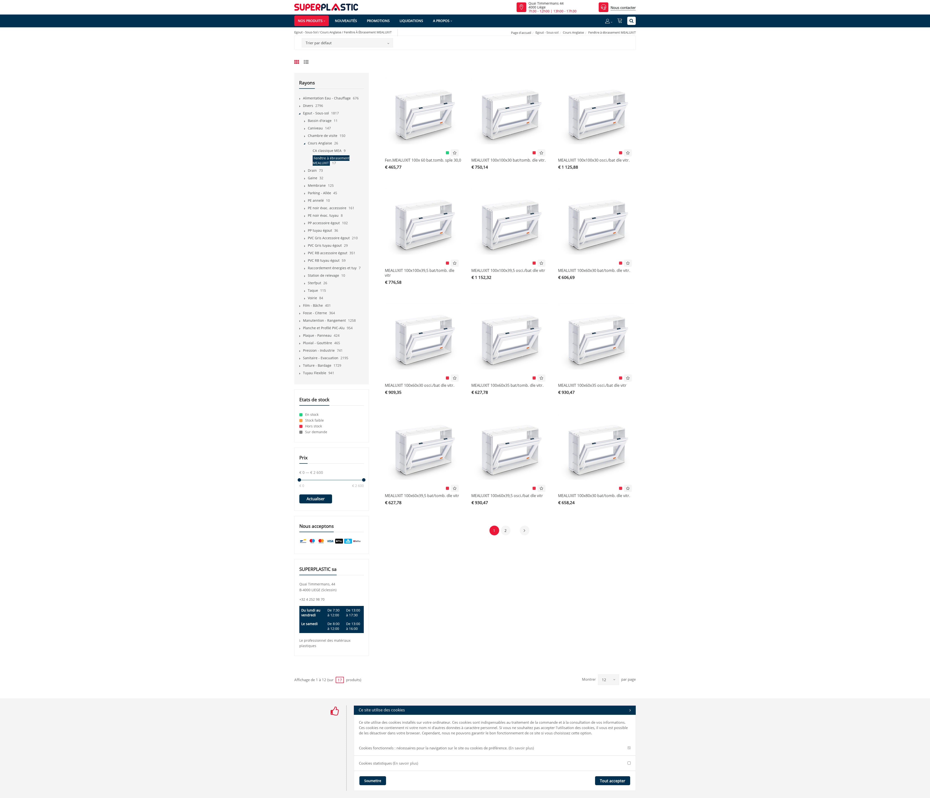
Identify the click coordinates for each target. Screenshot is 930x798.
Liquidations (411, 20)
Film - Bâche (313, 305)
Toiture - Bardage (317, 365)
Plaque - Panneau (317, 335)
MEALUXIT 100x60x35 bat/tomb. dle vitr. (507, 385)
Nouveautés (346, 20)
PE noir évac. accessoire (327, 208)
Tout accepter (612, 780)
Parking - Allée (319, 193)
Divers (308, 105)
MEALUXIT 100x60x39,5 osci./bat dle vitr (507, 495)
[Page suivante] (524, 530)
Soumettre (372, 780)
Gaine (312, 178)
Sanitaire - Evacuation (320, 358)
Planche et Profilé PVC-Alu (324, 328)
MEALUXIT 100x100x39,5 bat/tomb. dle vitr (419, 273)
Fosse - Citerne (315, 313)
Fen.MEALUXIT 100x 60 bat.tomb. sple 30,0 (423, 160)
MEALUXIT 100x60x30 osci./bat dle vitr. (419, 385)
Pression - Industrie (319, 350)
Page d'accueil (521, 32)
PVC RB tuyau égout (324, 260)
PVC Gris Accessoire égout (329, 238)
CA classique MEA (327, 150)
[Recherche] (631, 21)
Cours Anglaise (573, 32)
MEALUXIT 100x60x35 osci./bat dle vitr (592, 385)
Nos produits (310, 20)
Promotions (378, 20)
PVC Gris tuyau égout (325, 245)
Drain (312, 170)
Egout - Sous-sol (546, 32)
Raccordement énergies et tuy (332, 268)
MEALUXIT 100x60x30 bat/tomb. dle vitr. (594, 270)
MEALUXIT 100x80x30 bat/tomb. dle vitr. (594, 495)
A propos (441, 20)
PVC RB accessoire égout (327, 253)
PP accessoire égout (324, 223)
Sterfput (314, 283)
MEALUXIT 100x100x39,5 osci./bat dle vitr (508, 270)
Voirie (312, 298)
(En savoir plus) (521, 748)
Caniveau (315, 128)
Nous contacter (623, 7)
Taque (313, 290)
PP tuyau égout (320, 230)
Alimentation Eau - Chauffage (327, 98)
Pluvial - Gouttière (317, 343)
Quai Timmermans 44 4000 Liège (546, 5)
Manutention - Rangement (324, 320)
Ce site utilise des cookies (382, 710)
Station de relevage (323, 275)
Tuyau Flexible (314, 373)
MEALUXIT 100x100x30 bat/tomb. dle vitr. (508, 160)
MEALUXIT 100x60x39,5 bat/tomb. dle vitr (422, 495)
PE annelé (316, 200)
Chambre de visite (322, 135)
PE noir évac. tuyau (323, 215)
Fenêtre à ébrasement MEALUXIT (331, 160)
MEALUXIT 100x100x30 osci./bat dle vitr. (594, 160)
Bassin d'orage (320, 120)
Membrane (317, 185)
